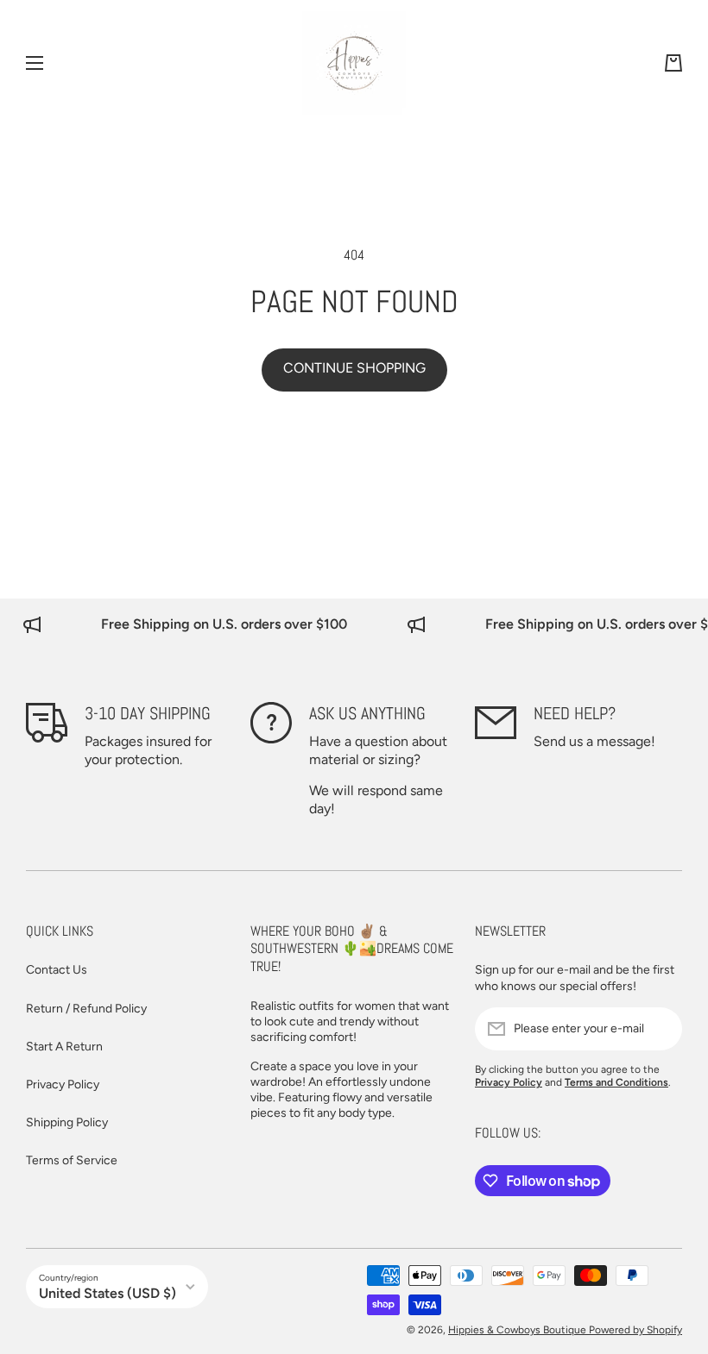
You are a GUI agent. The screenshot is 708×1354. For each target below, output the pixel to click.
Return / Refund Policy (86, 1008)
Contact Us (56, 969)
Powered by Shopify (635, 1330)
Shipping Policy (67, 1122)
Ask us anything (367, 713)
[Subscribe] (660, 1028)
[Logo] (354, 63)
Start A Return (64, 1046)
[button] (673, 63)
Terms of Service (71, 1160)
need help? (575, 713)
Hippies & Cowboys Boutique (518, 1330)
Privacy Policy (62, 1084)
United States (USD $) (107, 1293)
